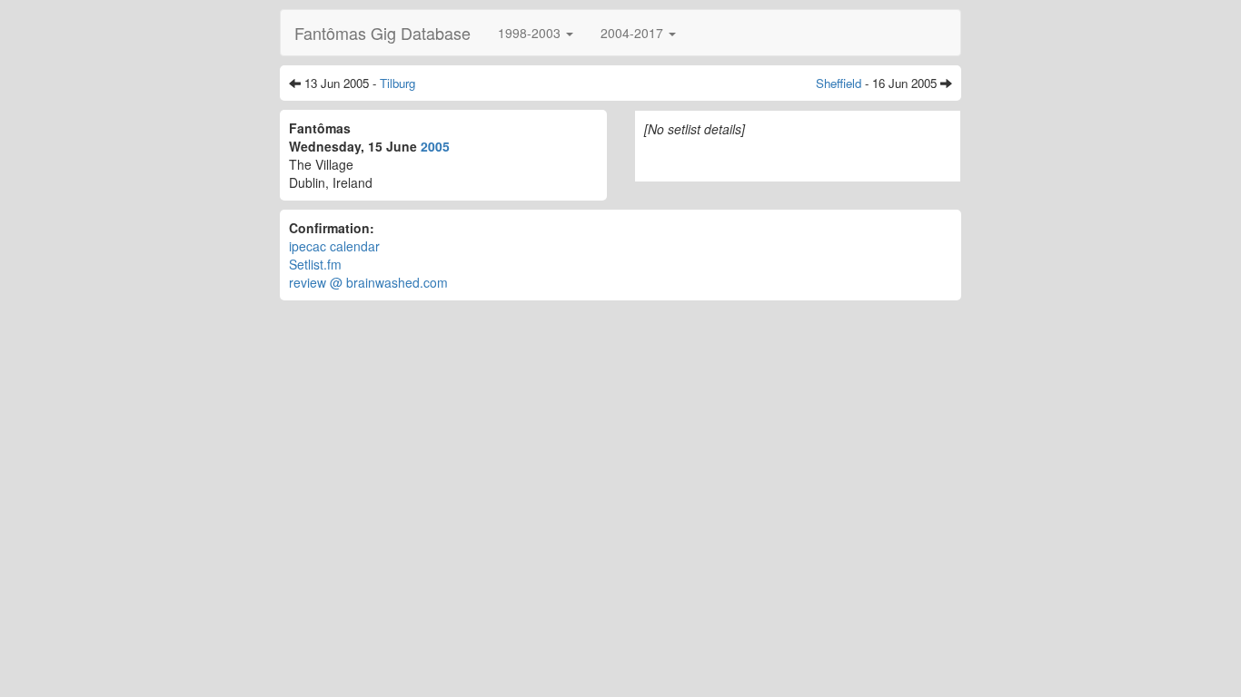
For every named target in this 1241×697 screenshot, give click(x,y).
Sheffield (838, 83)
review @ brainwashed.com (368, 282)
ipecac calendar (334, 246)
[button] (535, 32)
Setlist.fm (315, 264)
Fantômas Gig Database (382, 32)
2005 (435, 146)
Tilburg (397, 83)
